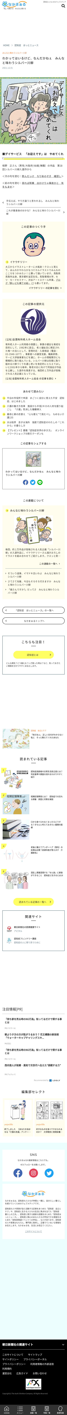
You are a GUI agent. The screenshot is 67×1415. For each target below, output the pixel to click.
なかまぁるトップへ (34, 620)
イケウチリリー (18, 262)
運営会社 (7, 1373)
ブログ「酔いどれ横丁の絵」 (32, 281)
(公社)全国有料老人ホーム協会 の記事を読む (29, 378)
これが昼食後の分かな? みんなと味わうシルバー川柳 (33, 212)
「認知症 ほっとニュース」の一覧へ (34, 610)
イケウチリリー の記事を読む (44, 287)
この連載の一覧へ (48, 563)
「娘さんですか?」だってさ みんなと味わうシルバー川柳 (33, 591)
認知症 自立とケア (38, 731)
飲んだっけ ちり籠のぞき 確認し (41, 176)
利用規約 (7, 1368)
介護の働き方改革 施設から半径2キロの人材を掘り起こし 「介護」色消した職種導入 (35, 407)
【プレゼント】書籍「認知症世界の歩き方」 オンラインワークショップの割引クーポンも (35, 432)
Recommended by (41, 1080)
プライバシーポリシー (14, 1364)
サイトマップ (35, 1354)
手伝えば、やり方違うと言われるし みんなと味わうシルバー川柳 (32, 202)
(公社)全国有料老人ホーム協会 (23, 339)
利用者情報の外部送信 (42, 1364)
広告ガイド (22, 1373)
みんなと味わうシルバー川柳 (14, 53)
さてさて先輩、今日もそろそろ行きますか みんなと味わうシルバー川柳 (34, 583)
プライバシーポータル (35, 1359)
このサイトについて (33, 1231)
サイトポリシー (10, 1359)
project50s (8, 1124)
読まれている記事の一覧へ (32, 901)
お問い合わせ (40, 1373)
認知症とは (32, 654)
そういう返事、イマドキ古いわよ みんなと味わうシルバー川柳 (34, 575)
